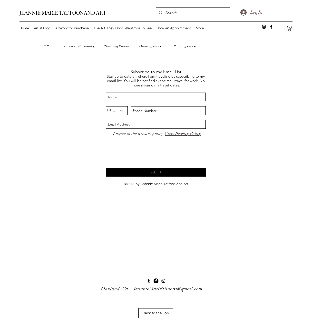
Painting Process (186, 46)
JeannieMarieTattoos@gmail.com (167, 289)
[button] (289, 28)
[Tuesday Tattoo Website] (148, 280)
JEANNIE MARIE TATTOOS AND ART (63, 12)
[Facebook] (156, 280)
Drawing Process (151, 46)
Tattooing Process (116, 46)
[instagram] (163, 280)
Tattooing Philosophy (79, 46)
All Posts (47, 46)
